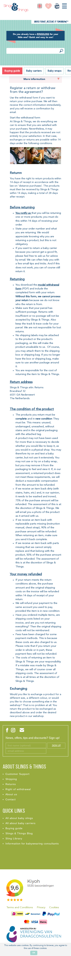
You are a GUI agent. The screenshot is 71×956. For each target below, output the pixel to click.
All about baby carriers (20, 823)
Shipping (11, 779)
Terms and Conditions (19, 907)
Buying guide (12, 71)
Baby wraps (54, 71)
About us (11, 794)
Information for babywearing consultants (32, 843)
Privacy (41, 907)
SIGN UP (56, 745)
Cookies (54, 907)
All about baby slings (19, 818)
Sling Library (13, 838)
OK (33, 953)
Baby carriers (34, 71)
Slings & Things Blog (19, 833)
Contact (10, 799)
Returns (10, 784)
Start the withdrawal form (25, 117)
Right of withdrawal (18, 789)
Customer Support (17, 774)
